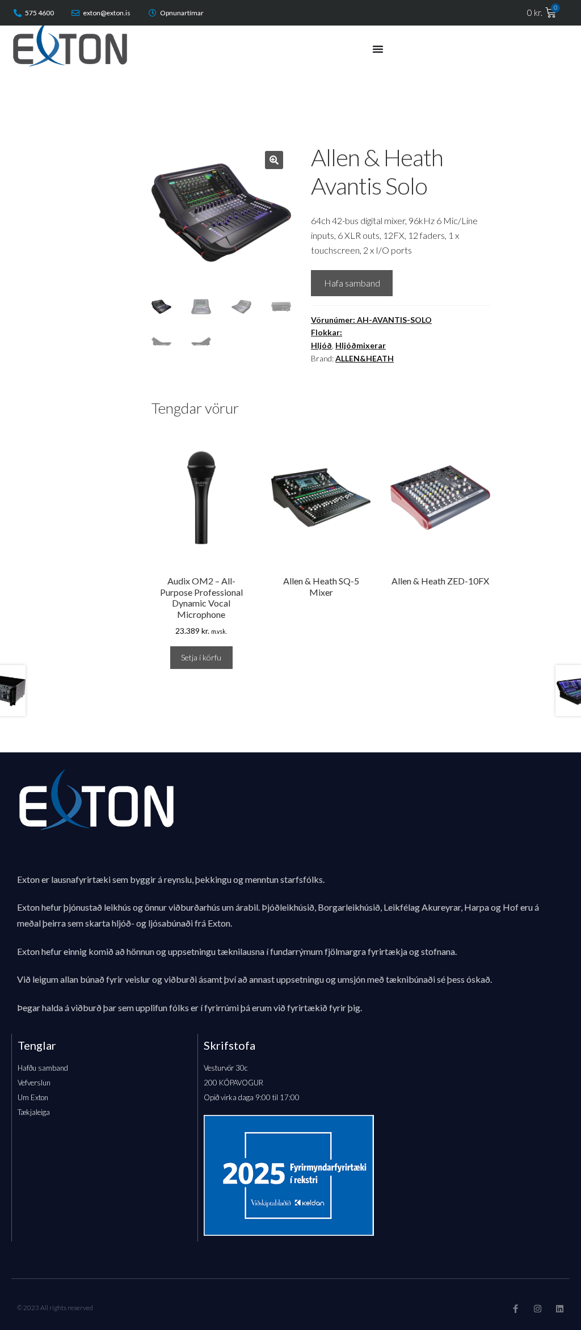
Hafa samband (352, 282)
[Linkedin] (559, 1308)
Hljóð (321, 345)
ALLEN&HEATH (364, 358)
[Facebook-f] (515, 1308)
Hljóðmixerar (360, 345)
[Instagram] (537, 1308)
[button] (274, 160)
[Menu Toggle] (378, 48)
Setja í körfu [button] (201, 657)
